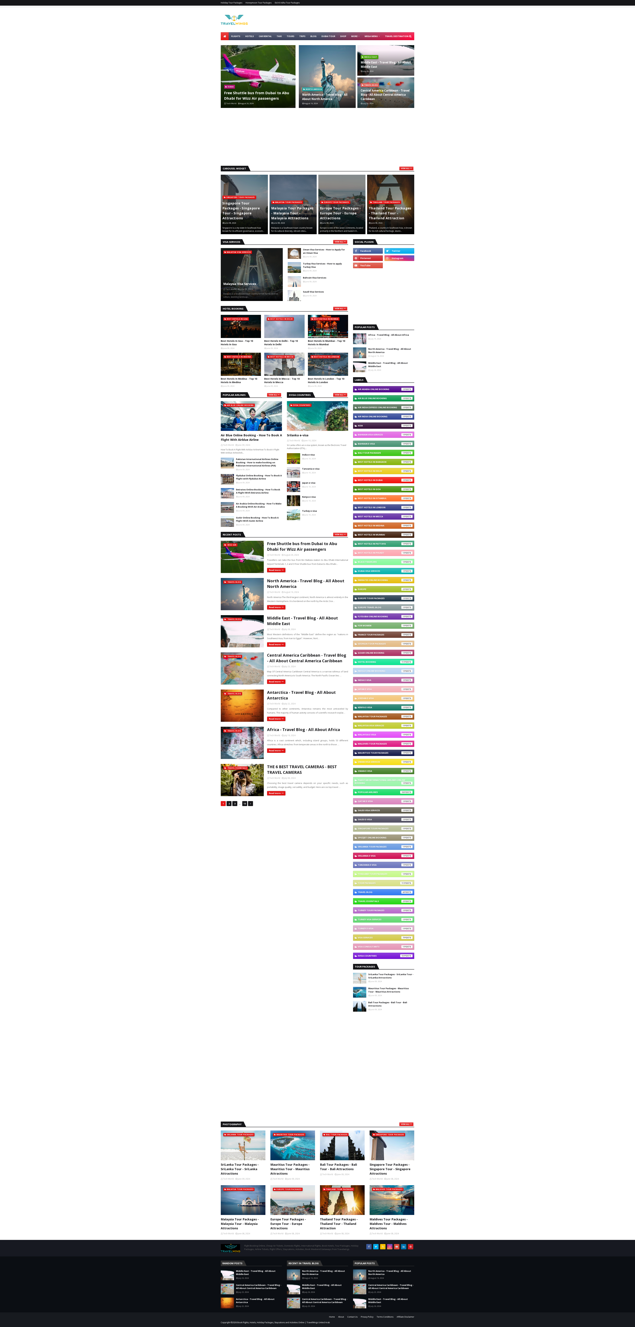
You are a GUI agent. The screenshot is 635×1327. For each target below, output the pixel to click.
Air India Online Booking (381, 416)
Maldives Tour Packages (381, 743)
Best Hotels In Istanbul (381, 498)
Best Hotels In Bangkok (381, 461)
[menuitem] (225, 36)
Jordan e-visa (381, 698)
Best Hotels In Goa (381, 489)
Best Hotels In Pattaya (381, 543)
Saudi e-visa (381, 819)
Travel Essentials (381, 901)
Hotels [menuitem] (249, 36)
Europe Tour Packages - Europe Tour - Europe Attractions (291, 213)
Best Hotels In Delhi (381, 471)
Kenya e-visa (309, 496)
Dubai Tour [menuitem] (328, 36)
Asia (381, 425)
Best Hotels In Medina (381, 525)
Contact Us (352, 1316)
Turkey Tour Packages (381, 910)
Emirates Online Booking (381, 580)
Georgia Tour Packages (381, 643)
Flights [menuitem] (235, 36)
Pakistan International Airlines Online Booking (380, 782)
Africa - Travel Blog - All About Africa (303, 729)
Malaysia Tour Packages (381, 716)
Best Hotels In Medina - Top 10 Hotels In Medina (239, 380)
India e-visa (308, 454)
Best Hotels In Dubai (381, 480)
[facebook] (368, 251)
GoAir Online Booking (381, 652)
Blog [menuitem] (313, 36)
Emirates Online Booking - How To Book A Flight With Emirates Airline (258, 491)
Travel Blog (381, 892)
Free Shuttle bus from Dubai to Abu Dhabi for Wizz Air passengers (256, 95)
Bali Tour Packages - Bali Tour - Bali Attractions (387, 1004)
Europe (381, 589)
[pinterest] (368, 258)
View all (405, 168)
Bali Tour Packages (381, 452)
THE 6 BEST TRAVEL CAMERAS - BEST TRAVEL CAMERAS (302, 769)
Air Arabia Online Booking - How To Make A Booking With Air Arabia (258, 505)
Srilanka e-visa (297, 435)
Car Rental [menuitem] (265, 36)
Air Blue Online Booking (381, 398)
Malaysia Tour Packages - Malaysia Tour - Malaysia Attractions (243, 213)
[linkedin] (403, 1246)
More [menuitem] (354, 36)
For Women (381, 625)
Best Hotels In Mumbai (381, 534)
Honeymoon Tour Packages (259, 2)
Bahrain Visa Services (314, 277)
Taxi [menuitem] (279, 36)
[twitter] (399, 251)
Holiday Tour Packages (231, 2)
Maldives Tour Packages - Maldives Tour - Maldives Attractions (390, 213)
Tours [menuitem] (290, 36)
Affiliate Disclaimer (405, 1316)
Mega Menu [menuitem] (371, 36)
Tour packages (381, 883)
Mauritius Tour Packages (381, 752)
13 (245, 803)
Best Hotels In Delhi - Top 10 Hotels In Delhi (281, 342)
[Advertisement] (317, 138)
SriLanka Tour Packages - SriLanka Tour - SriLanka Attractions (390, 976)
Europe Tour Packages (381, 598)
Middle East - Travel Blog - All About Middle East (386, 64)
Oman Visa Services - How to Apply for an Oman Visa (324, 251)
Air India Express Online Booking (381, 407)
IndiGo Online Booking (381, 671)
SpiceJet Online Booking (381, 837)
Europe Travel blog (381, 607)
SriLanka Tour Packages (381, 846)
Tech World (274, 555)
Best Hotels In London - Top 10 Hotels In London (326, 380)
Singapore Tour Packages (381, 828)
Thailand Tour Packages (381, 873)
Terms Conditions (385, 1316)
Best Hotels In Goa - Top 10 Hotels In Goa (237, 342)
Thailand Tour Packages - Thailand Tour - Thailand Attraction (341, 213)
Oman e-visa (381, 771)
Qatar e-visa (381, 801)
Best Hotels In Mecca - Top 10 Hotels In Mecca (282, 380)
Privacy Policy (367, 1316)
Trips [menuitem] (302, 36)
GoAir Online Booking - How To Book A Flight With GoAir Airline (257, 519)
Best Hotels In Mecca (381, 516)
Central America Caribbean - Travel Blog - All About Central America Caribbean (385, 95)
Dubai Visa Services (381, 571)
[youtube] (368, 265)
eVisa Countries (381, 955)
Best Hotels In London (381, 507)
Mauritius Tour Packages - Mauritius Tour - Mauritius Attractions (388, 990)
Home (332, 1316)
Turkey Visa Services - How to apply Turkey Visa (322, 265)
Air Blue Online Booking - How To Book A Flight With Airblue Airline (251, 437)
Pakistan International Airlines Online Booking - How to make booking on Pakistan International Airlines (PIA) (257, 462)
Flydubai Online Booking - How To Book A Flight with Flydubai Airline (259, 477)
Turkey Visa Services (381, 919)
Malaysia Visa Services (239, 284)
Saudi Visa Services (313, 291)
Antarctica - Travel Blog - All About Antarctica (301, 695)
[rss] (382, 1246)
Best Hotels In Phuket (381, 552)
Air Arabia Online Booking (381, 389)
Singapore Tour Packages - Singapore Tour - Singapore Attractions (390, 1169)
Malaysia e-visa (381, 734)
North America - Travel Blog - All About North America (324, 97)
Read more (275, 570)
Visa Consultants (381, 946)
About (341, 1316)
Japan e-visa (308, 482)
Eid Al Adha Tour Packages (287, 2)
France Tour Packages (381, 634)
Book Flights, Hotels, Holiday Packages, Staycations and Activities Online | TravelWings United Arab (283, 1322)
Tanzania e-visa (310, 468)
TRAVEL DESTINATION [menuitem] (396, 36)
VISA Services (381, 937)
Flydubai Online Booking (381, 616)
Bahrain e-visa (381, 443)
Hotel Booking (381, 661)
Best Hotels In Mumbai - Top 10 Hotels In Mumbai (326, 342)
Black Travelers (381, 561)
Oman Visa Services (381, 761)
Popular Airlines (381, 792)
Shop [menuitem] (343, 36)
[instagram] (399, 258)
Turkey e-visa (309, 510)
